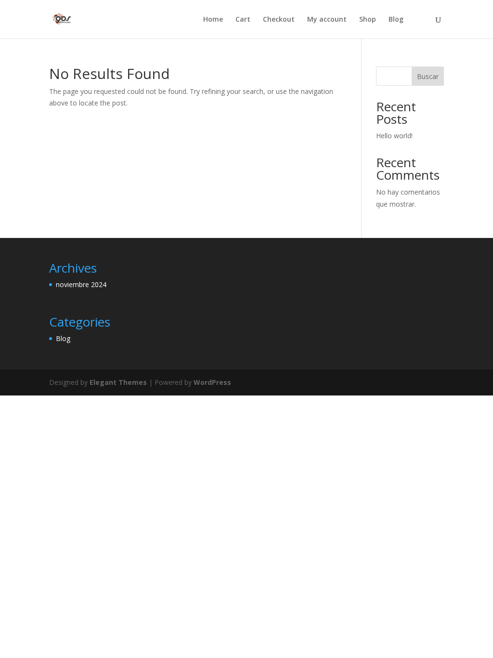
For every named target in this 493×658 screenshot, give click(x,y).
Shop (367, 20)
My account (327, 20)
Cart (242, 20)
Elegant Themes (118, 382)
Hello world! (394, 135)
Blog (396, 20)
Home (213, 20)
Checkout (279, 20)
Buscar (428, 76)
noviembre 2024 (81, 284)
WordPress (212, 382)
